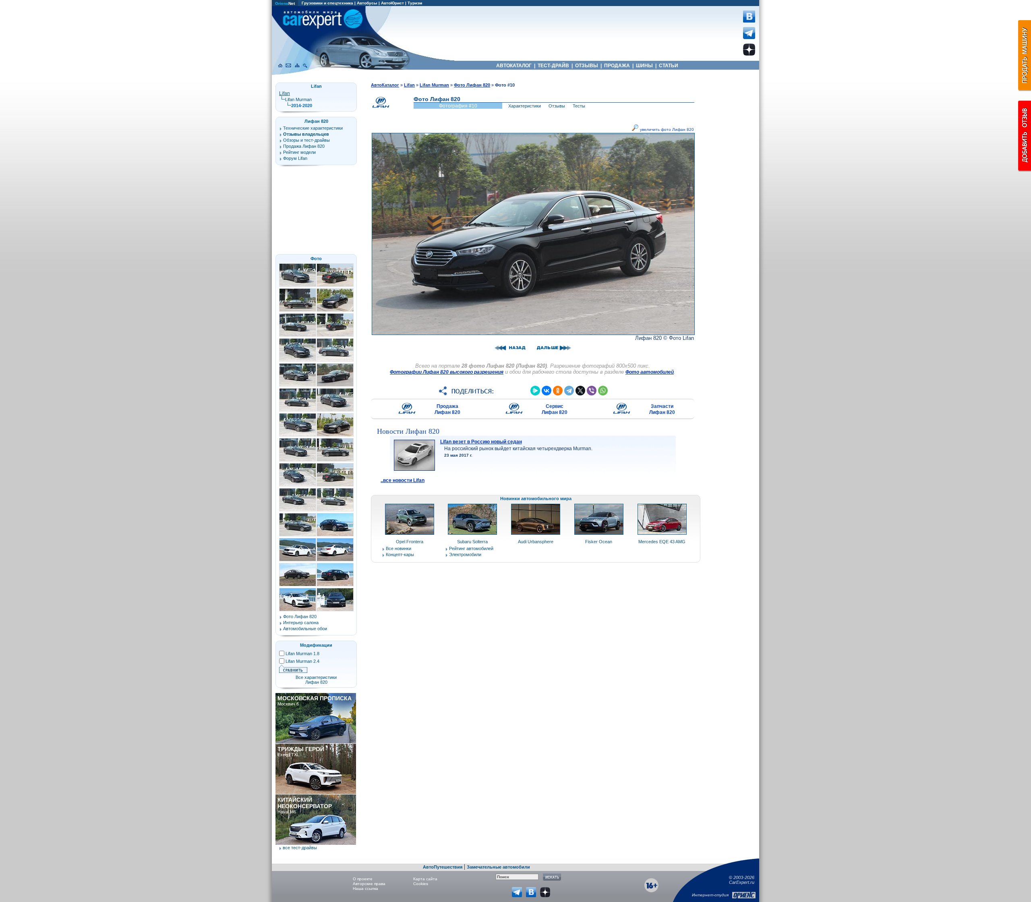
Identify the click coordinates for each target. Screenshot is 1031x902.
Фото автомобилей (649, 372)
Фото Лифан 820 (300, 616)
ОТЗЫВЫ (586, 65)
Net (285, 3)
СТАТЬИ (668, 65)
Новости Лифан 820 (408, 431)
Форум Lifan (295, 158)
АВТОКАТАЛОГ (514, 65)
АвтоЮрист (392, 3)
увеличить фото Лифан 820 (666, 129)
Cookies (420, 883)
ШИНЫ (644, 65)
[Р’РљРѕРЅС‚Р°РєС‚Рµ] (546, 390)
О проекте (363, 879)
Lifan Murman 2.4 (302, 661)
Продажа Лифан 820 (447, 409)
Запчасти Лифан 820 (662, 409)
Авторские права (369, 883)
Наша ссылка (365, 888)
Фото (316, 258)
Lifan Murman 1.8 (302, 653)
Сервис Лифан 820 (554, 409)
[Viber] (591, 390)
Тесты (579, 105)
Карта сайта (425, 879)
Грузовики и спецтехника (327, 3)
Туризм (415, 3)
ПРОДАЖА (617, 65)
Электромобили (465, 554)
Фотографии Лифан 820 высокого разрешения (446, 372)
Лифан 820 (316, 121)
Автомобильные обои (305, 628)
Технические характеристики (313, 128)
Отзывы (557, 105)
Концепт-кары (400, 554)
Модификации (316, 645)
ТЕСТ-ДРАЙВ (553, 65)
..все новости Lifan (402, 480)
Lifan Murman (298, 99)
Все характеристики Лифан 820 (316, 680)
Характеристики (524, 105)
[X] (580, 390)
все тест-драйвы (300, 847)
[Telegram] (569, 390)
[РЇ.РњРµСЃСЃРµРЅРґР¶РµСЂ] (535, 390)
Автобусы (367, 3)
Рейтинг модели (299, 152)
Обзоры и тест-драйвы (306, 140)
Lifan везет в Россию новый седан (481, 442)
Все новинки (398, 548)
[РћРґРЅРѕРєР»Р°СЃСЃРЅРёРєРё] (558, 390)
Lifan (284, 93)
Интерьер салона (301, 622)
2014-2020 (301, 105)
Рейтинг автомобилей (471, 548)
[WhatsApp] (603, 390)
